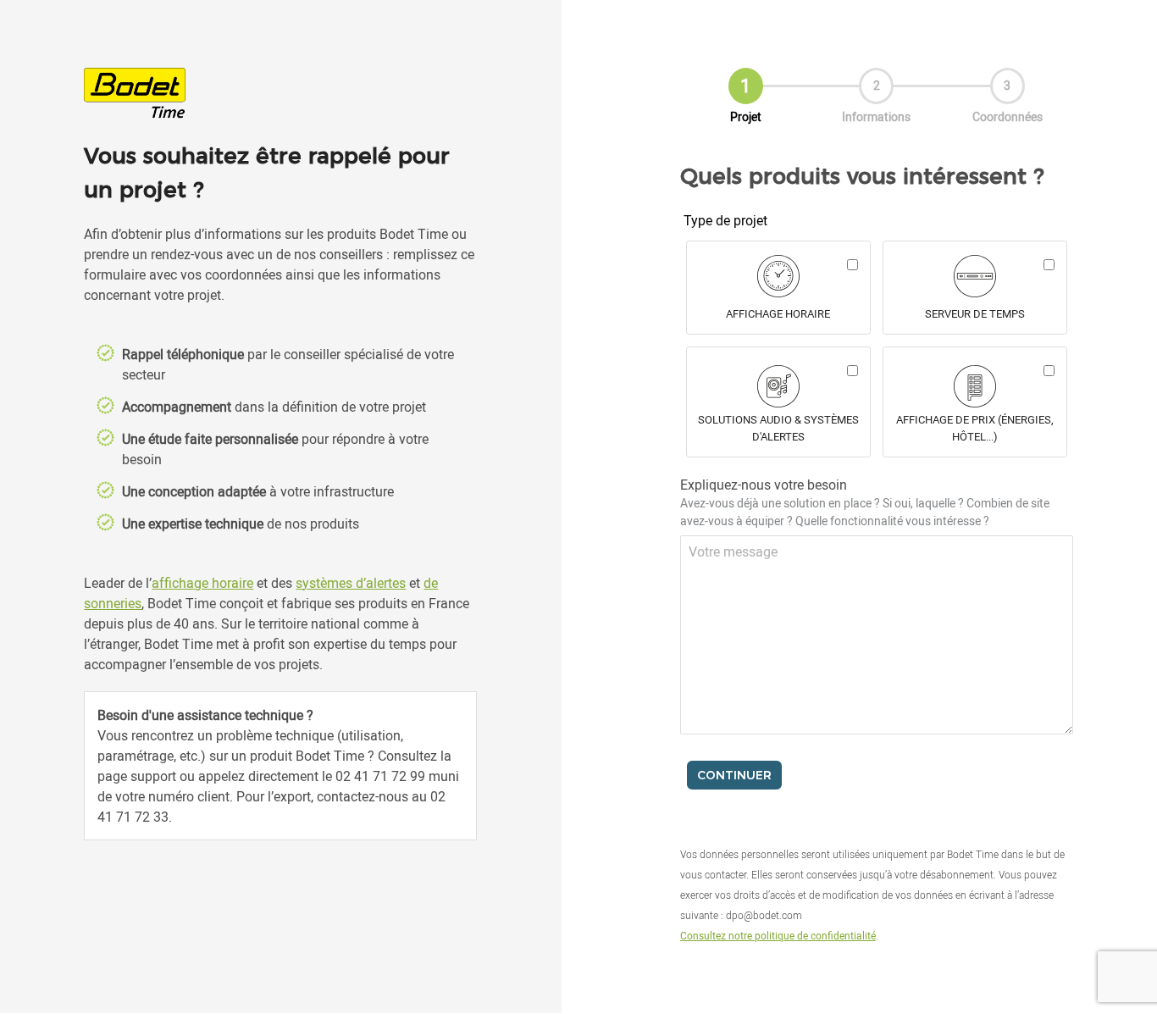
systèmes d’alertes (351, 582)
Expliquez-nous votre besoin (864, 502)
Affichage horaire (778, 313)
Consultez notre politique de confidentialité (778, 935)
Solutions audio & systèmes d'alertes (778, 428)
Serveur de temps (975, 313)
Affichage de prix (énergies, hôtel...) (975, 428)
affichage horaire (202, 582)
